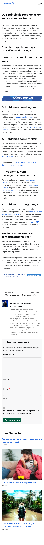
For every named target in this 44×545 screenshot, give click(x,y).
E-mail (6, 389)
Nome (6, 379)
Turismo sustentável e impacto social (20, 483)
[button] (41, 4)
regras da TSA (33, 222)
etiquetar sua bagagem (23, 117)
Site (5, 399)
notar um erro (7, 157)
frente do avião (8, 190)
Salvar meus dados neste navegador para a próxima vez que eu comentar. (21, 412)
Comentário (9, 354)
